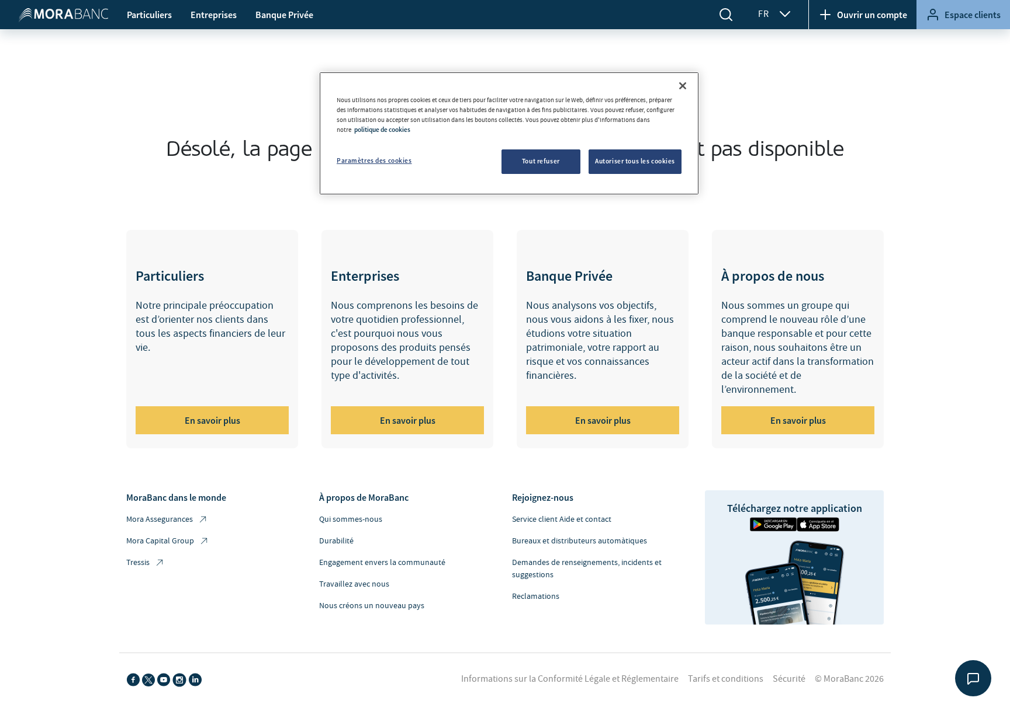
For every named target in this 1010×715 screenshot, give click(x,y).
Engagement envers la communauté (382, 562)
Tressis (138, 562)
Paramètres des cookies (374, 160)
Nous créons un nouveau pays (371, 606)
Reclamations (535, 596)
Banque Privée (284, 14)
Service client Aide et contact (561, 519)
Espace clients (973, 14)
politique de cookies (382, 129)
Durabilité (336, 541)
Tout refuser (541, 161)
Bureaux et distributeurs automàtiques (579, 541)
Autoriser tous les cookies (635, 161)
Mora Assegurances (159, 519)
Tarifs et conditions (725, 679)
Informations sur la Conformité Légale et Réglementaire (570, 679)
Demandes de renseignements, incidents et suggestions (587, 568)
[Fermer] (683, 86)
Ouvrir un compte (872, 14)
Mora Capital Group (160, 541)
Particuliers (149, 14)
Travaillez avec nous (354, 584)
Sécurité (789, 679)
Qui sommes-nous (350, 519)
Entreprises (214, 14)
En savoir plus (212, 420)
